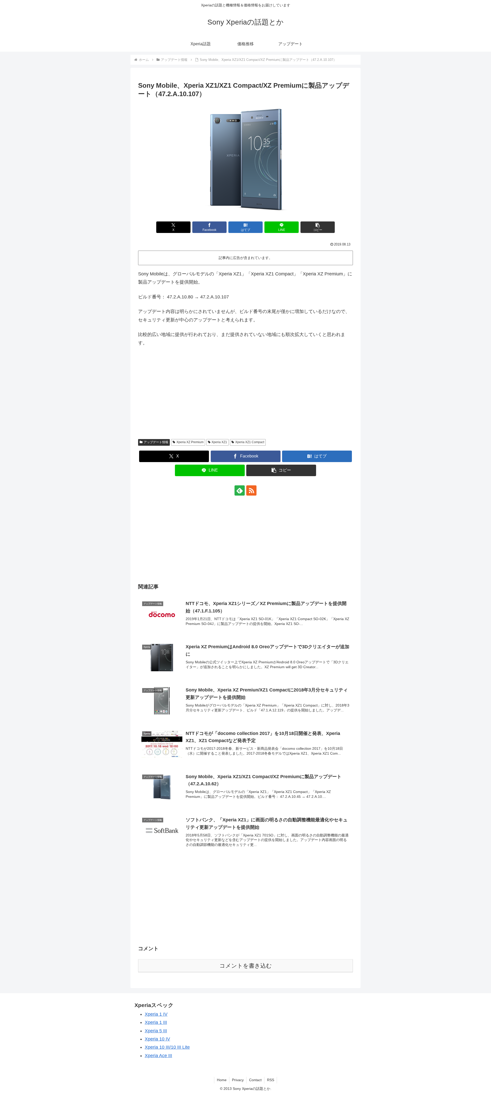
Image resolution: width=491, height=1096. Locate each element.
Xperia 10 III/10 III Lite (167, 1047)
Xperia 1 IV (156, 1014)
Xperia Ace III (158, 1055)
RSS (270, 1080)
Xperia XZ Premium (190, 442)
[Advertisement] (245, 396)
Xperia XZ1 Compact (249, 442)
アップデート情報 (156, 442)
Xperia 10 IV (157, 1039)
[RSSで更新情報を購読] (251, 490)
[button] (317, 227)
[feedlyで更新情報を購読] (240, 490)
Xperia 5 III (156, 1030)
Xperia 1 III (156, 1022)
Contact (255, 1080)
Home (222, 1080)
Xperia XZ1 (219, 442)
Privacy (238, 1080)
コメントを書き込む (245, 966)
